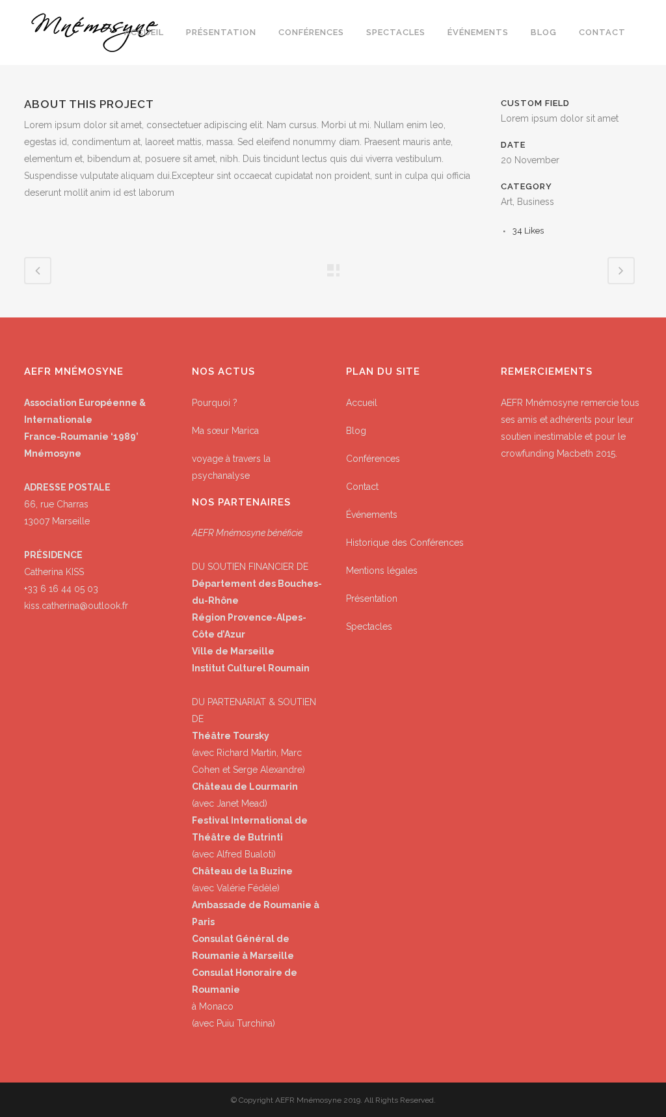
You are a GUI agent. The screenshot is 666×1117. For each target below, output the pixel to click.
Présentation (371, 598)
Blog (356, 430)
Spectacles (369, 626)
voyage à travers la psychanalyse (231, 467)
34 (528, 231)
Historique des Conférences (405, 542)
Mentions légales (382, 570)
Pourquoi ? (214, 402)
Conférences (373, 458)
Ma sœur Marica (225, 430)
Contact (362, 486)
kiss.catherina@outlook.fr (76, 605)
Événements (371, 514)
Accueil (361, 402)
